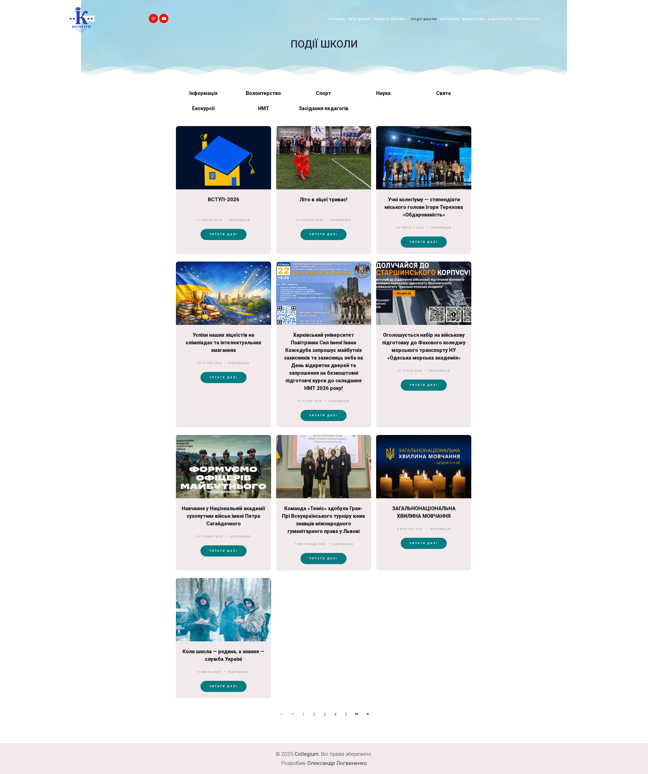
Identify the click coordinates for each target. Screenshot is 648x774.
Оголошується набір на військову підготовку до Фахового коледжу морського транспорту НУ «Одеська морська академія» (423, 346)
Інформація (239, 220)
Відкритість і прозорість (514, 19)
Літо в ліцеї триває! (323, 199)
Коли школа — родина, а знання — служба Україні (223, 655)
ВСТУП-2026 (223, 199)
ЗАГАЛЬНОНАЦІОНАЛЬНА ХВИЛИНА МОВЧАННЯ (424, 512)
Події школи (424, 19)
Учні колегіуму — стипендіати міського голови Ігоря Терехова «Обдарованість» (423, 207)
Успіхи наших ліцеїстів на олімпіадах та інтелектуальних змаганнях (223, 342)
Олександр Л (323, 763)
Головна (337, 19)
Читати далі (223, 234)
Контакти (449, 19)
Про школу (360, 19)
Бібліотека (473, 19)
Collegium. (307, 754)
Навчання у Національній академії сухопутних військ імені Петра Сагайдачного (223, 516)
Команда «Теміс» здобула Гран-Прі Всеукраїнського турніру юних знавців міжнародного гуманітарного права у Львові (323, 519)
